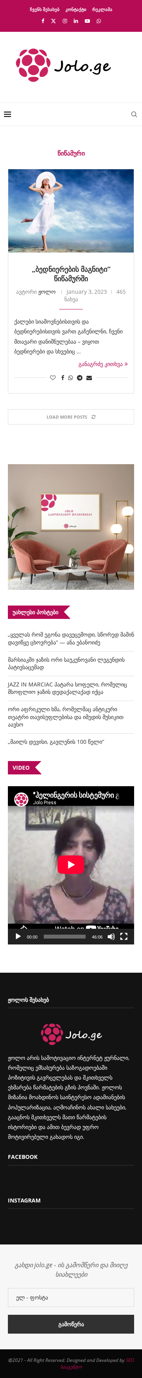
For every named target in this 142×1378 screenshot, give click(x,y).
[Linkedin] (76, 20)
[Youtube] (87, 20)
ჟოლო (47, 291)
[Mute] (111, 937)
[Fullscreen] (124, 937)
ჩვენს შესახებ (45, 9)
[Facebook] (42, 20)
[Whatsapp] (99, 20)
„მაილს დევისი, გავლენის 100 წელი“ (56, 741)
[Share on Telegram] (79, 377)
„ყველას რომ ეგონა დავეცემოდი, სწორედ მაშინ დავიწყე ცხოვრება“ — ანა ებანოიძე (71, 638)
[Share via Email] (89, 377)
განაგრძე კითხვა (100, 364)
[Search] (134, 114)
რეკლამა (102, 9)
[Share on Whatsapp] (70, 377)
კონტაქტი (75, 9)
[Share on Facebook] (62, 377)
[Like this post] (53, 377)
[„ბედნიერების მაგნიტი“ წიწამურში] (71, 211)
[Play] (18, 937)
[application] (71, 865)
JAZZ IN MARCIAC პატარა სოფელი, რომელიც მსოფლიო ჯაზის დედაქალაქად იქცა (67, 688)
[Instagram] (65, 20)
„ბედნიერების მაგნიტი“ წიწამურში (71, 273)
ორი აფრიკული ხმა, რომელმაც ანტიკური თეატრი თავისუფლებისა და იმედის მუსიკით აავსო (65, 716)
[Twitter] (53, 20)
